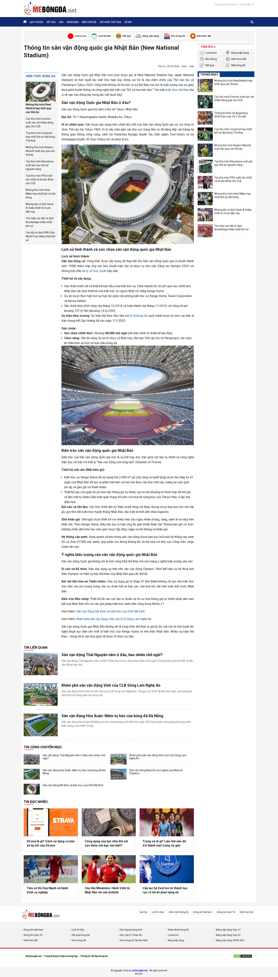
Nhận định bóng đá (178, 912)
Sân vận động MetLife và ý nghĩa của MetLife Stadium (156, 772)
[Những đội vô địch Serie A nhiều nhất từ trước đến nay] (205, 214)
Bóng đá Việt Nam (202, 912)
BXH (61, 22)
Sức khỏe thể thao (110, 22)
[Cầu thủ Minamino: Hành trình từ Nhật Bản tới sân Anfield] (109, 869)
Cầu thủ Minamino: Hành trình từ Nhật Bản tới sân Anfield (107, 890)
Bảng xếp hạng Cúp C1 (228, 929)
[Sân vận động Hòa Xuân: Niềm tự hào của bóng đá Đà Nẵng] (41, 725)
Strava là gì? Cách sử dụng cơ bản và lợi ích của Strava (51, 843)
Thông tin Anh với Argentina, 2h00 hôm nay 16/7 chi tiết (231, 115)
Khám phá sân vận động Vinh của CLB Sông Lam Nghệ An (113, 619)
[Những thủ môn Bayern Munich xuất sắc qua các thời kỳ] (205, 150)
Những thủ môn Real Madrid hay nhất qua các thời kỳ (38, 108)
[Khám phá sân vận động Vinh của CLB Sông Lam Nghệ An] (41, 694)
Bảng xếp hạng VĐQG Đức (230, 940)
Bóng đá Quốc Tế (226, 912)
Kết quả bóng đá (81, 935)
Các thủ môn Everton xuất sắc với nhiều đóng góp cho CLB (39, 122)
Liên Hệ (143, 912)
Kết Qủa (51, 22)
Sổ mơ (128, 22)
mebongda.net (140, 970)
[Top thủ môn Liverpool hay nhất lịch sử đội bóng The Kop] (205, 134)
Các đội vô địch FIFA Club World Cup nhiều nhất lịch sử (40, 236)
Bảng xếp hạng (240, 52)
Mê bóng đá (238, 65)
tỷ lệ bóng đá (138, 316)
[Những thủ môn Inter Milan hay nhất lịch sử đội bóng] (205, 198)
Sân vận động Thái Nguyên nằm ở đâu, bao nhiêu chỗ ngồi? (112, 654)
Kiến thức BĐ (89, 22)
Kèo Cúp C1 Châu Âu (131, 935)
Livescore (211, 52)
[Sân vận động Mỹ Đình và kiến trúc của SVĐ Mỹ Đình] (32, 789)
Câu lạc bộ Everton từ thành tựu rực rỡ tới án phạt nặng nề (165, 890)
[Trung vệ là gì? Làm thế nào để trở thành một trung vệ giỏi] (167, 822)
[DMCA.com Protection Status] (242, 956)
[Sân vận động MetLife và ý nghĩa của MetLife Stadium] (118, 774)
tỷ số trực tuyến (96, 271)
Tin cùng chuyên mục (43, 747)
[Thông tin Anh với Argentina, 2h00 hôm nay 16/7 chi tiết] (205, 118)
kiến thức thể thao (177, 90)
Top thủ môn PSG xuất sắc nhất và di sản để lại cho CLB (40, 179)
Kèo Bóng (211, 59)
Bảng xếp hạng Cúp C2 (228, 935)
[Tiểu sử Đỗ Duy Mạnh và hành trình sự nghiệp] (51, 869)
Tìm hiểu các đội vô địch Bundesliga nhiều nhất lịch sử (40, 222)
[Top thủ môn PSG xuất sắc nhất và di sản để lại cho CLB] (205, 182)
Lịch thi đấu (36, 22)
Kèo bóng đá (79, 940)
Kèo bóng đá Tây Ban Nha (134, 940)
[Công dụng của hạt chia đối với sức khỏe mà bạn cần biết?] (109, 822)
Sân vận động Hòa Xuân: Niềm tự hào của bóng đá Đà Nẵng (112, 716)
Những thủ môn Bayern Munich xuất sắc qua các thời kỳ (40, 151)
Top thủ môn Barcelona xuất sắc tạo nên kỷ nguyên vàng (40, 165)
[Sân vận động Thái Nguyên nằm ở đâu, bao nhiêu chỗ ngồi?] (41, 663)
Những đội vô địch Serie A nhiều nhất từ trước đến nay (40, 208)
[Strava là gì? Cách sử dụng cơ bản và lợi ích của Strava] (51, 822)
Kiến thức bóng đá (40, 76)
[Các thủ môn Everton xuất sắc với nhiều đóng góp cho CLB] (205, 101)
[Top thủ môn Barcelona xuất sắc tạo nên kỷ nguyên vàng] (205, 166)
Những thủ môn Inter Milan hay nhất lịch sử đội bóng (40, 193)
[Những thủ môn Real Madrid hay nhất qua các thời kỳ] (41, 92)
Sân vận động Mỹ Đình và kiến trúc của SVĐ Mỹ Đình (110, 611)
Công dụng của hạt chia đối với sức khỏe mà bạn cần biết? (106, 843)
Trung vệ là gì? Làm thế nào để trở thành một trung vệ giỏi (164, 843)
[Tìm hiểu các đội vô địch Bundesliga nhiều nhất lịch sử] (205, 230)
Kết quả (209, 65)
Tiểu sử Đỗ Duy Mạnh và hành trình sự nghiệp (47, 890)
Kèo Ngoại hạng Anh (131, 929)
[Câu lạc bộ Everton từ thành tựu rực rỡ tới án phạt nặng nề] (167, 869)
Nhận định (72, 22)
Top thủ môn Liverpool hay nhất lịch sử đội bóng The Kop (40, 136)
